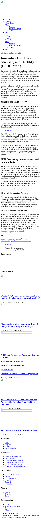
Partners (12, 27)
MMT (35, 92)
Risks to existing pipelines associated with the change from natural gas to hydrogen (20, 325)
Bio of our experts (15, 29)
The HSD (8, 130)
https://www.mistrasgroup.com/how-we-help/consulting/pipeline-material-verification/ (16, 240)
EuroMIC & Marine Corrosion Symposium (19, 374)
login (6, 32)
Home (8, 19)
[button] (20, 258)
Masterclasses (9, 23)
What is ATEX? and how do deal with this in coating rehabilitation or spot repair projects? (20, 297)
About (8, 21)
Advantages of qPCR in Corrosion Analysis (19, 430)
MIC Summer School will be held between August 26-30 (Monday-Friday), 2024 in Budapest (19, 402)
